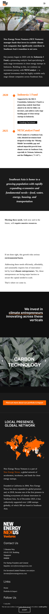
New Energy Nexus (12, 472)
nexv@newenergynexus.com (21, 566)
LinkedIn (7, 604)
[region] (24, 19)
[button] (2, 361)
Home (6, 588)
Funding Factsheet (27, 122)
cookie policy (43, 607)
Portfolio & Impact (10, 591)
